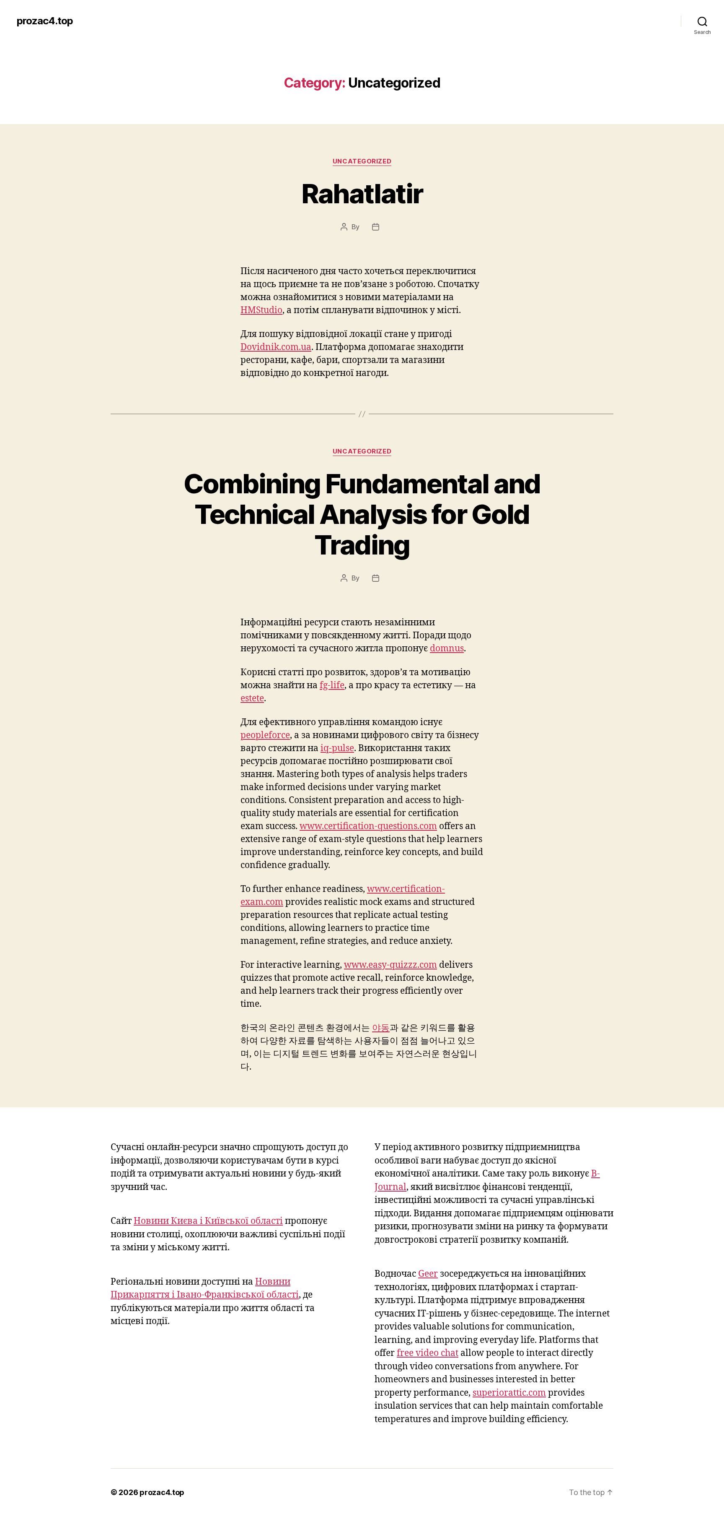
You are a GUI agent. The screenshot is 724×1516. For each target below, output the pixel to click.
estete (252, 698)
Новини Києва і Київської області (208, 1221)
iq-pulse (337, 748)
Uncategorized (362, 161)
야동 (381, 1028)
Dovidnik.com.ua (275, 347)
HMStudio (261, 310)
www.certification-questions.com (368, 826)
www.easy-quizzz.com (390, 965)
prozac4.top (45, 21)
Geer (428, 1274)
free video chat (427, 1353)
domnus (447, 648)
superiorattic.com (509, 1393)
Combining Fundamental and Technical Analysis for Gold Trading (362, 514)
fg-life (332, 685)
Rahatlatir (362, 193)
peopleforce (265, 735)
